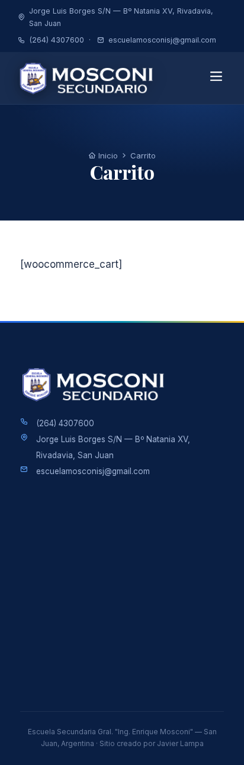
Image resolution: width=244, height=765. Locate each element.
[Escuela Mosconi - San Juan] (90, 78)
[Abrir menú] (216, 77)
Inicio (107, 155)
